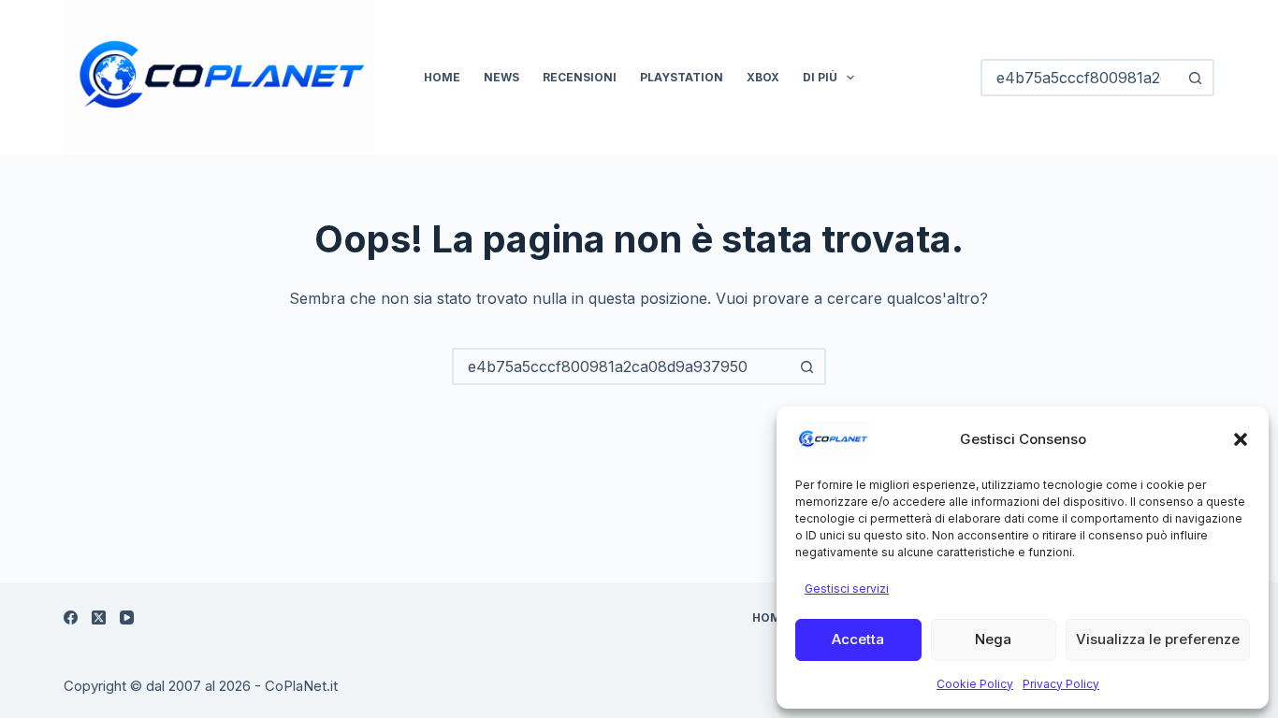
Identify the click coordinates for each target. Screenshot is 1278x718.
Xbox (763, 77)
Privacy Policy (1061, 684)
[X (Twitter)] (99, 617)
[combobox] (622, 366)
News (501, 77)
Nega (993, 639)
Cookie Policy (975, 684)
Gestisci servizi (847, 589)
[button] (1240, 439)
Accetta (858, 639)
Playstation (681, 77)
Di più (820, 77)
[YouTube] (127, 617)
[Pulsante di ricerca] (1196, 77)
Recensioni (580, 77)
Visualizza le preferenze (1158, 639)
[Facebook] (71, 617)
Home (442, 77)
